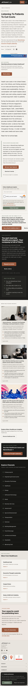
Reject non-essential (19, 682)
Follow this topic (14, 208)
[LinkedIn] (1, 650)
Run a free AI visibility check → (12, 228)
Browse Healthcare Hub (9, 436)
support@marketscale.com (9, 205)
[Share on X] (14, 49)
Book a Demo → (4, 647)
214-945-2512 (10, 203)
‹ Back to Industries (5, 7)
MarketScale (21, 40)
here (15, 136)
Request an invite (9, 264)
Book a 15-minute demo (10, 630)
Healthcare (5, 11)
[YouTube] (6, 650)
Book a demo (6, 74)
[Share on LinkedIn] (16, 49)
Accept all (7, 682)
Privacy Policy (14, 679)
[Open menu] (26, 2)
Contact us (3, 646)
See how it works (9, 171)
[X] (4, 650)
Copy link (9, 49)
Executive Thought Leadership (9, 43)
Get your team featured (11, 167)
